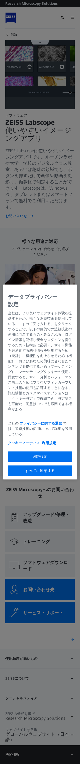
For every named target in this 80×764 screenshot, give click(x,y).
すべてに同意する (40, 471)
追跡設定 (39, 456)
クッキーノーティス (24, 443)
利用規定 (49, 443)
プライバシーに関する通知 (41, 423)
